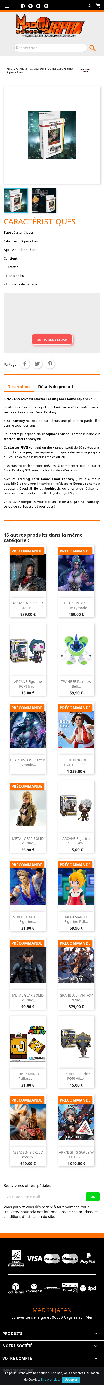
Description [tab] (18, 386)
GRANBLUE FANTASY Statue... (76, 998)
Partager (25, 364)
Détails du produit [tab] (55, 386)
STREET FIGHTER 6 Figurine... (28, 919)
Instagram (46, 8)
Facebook (23, 8)
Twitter (30, 8)
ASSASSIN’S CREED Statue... (28, 605)
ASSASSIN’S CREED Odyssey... (28, 1154)
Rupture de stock (52, 339)
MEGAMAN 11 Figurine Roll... (76, 919)
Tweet (37, 364)
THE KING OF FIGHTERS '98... (76, 762)
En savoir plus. (50, 1379)
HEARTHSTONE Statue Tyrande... (76, 605)
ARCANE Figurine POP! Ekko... (76, 841)
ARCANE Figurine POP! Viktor (76, 1076)
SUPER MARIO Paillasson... (27, 1076)
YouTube (38, 8)
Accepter (71, 1379)
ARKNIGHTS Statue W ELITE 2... (76, 1154)
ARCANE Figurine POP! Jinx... (28, 684)
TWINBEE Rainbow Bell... (76, 684)
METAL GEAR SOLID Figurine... (28, 841)
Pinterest (50, 364)
